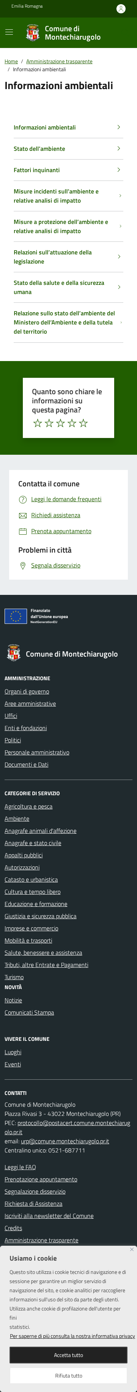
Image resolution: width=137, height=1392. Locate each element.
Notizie (13, 1000)
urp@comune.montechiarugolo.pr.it (65, 1141)
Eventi (13, 1064)
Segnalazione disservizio (35, 1191)
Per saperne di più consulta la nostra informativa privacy (72, 1336)
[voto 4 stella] (72, 423)
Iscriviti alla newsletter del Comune (49, 1215)
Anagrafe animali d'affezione (40, 830)
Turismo (14, 976)
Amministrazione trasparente (41, 1240)
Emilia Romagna (27, 6)
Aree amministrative (30, 703)
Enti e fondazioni (26, 727)
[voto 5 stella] (83, 423)
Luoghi (13, 1051)
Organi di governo (27, 691)
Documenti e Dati (26, 764)
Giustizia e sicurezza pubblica (40, 916)
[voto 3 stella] (60, 423)
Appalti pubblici (24, 855)
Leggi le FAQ (20, 1166)
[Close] (132, 1249)
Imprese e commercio (31, 928)
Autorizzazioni (22, 867)
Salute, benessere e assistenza (43, 952)
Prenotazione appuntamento (41, 1179)
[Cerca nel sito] (125, 33)
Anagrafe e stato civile (33, 842)
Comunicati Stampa (29, 1012)
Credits (13, 1227)
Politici (13, 740)
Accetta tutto (68, 1355)
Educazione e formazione (36, 903)
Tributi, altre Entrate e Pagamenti (46, 964)
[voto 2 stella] (49, 423)
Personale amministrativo (37, 752)
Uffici (11, 715)
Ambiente (17, 818)
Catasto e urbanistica (31, 879)
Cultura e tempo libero (33, 891)
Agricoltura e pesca (29, 806)
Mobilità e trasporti (28, 940)
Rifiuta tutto (68, 1375)
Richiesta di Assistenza (33, 1203)
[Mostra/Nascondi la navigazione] (9, 32)
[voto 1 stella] (37, 423)
